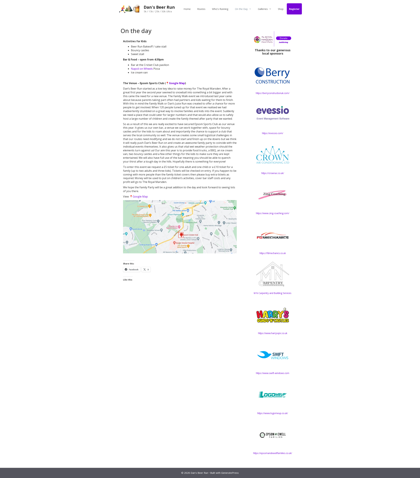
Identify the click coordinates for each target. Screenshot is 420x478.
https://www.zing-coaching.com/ (272, 213)
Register (294, 9)
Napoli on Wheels (142, 68)
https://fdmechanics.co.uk (273, 253)
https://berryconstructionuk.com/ (272, 93)
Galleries (263, 9)
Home (187, 9)
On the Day (241, 9)
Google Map (177, 83)
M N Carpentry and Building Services (272, 293)
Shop (281, 9)
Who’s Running (220, 9)
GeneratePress (230, 472)
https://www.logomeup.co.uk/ (272, 413)
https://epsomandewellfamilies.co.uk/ (272, 453)
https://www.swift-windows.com (272, 373)
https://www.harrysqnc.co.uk (272, 333)
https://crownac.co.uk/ (272, 173)
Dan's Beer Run (159, 7)
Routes (201, 9)
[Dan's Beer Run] (129, 8)
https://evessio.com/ (272, 133)
